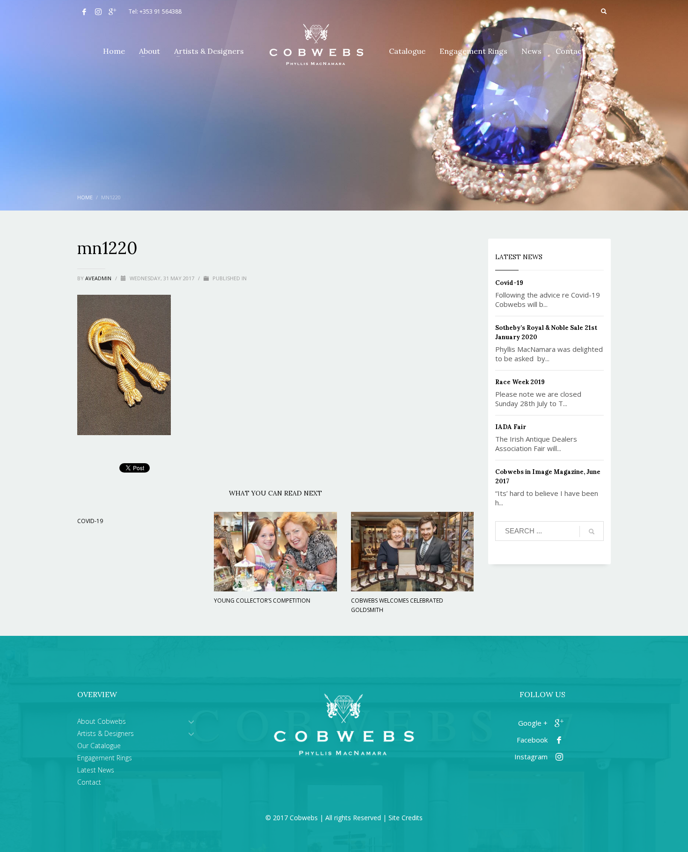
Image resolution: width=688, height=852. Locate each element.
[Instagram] (98, 12)
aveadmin (99, 278)
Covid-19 (90, 521)
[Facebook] (84, 12)
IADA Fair (510, 427)
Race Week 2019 (520, 382)
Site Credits (405, 817)
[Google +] (112, 12)
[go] (591, 531)
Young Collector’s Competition (262, 600)
